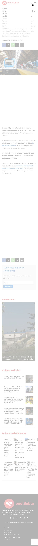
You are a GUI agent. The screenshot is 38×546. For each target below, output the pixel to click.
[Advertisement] (19, 16)
